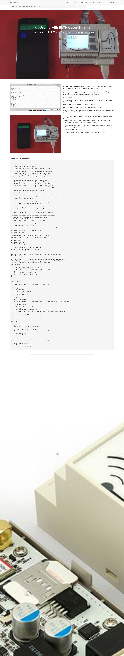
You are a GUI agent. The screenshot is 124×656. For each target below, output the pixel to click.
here (92, 91)
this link (82, 129)
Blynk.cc (89, 86)
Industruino (14, 2)
